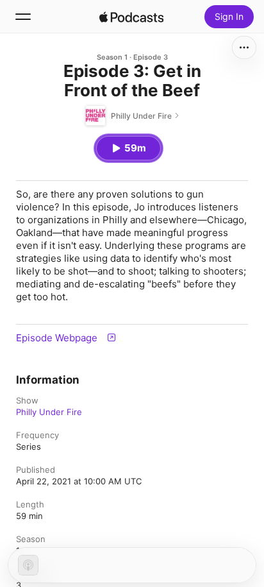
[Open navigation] (23, 17)
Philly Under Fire (49, 412)
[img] (131, 16)
